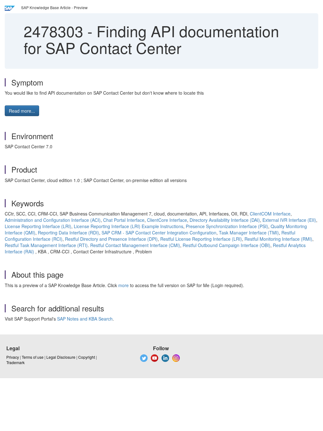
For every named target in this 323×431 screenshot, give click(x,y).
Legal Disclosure (60, 357)
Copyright (86, 357)
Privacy (12, 357)
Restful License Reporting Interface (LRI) (201, 239)
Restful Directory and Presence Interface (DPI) (111, 239)
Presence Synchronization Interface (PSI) (227, 226)
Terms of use (33, 357)
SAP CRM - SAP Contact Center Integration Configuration (159, 232)
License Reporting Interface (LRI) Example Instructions (128, 226)
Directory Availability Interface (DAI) (225, 220)
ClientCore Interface (167, 220)
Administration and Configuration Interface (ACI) (53, 220)
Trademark (15, 362)
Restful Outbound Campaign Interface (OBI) (226, 245)
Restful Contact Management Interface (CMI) (135, 245)
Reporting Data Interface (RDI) (68, 232)
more (123, 285)
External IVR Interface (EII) (289, 220)
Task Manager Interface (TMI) (249, 232)
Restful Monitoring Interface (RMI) (278, 239)
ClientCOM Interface (270, 213)
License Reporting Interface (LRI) (38, 226)
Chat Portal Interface (123, 220)
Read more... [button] (22, 111)
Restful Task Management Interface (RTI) (46, 245)
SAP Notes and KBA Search (85, 319)
